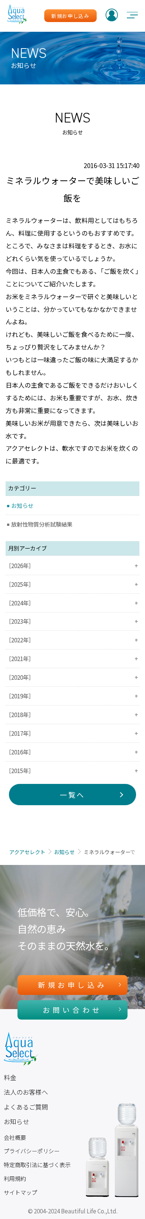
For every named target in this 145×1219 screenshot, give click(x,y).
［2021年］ (72, 658)
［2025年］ (72, 584)
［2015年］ (72, 770)
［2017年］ (72, 733)
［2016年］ (72, 751)
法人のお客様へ (26, 1092)
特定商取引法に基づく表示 (37, 1165)
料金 (10, 1077)
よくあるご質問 (26, 1106)
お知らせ (22, 505)
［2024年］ (72, 602)
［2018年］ (72, 714)
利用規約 (15, 1178)
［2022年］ (72, 639)
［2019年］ (72, 695)
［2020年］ (72, 677)
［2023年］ (72, 621)
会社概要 (15, 1137)
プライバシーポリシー (31, 1151)
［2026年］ (72, 565)
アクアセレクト (27, 852)
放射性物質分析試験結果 (41, 524)
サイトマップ (20, 1192)
